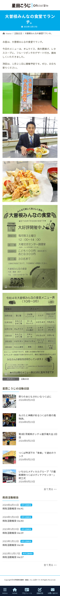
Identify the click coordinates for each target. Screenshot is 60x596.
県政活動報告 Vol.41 (13, 508)
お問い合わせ (53, 593)
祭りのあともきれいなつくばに (35, 396)
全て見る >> (50, 489)
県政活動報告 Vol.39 (13, 532)
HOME (14, 593)
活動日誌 (25, 379)
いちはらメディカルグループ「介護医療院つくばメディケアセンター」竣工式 (37, 475)
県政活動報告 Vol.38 (13, 545)
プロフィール (27, 593)
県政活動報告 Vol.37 (13, 557)
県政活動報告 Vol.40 (13, 520)
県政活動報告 (26, 505)
